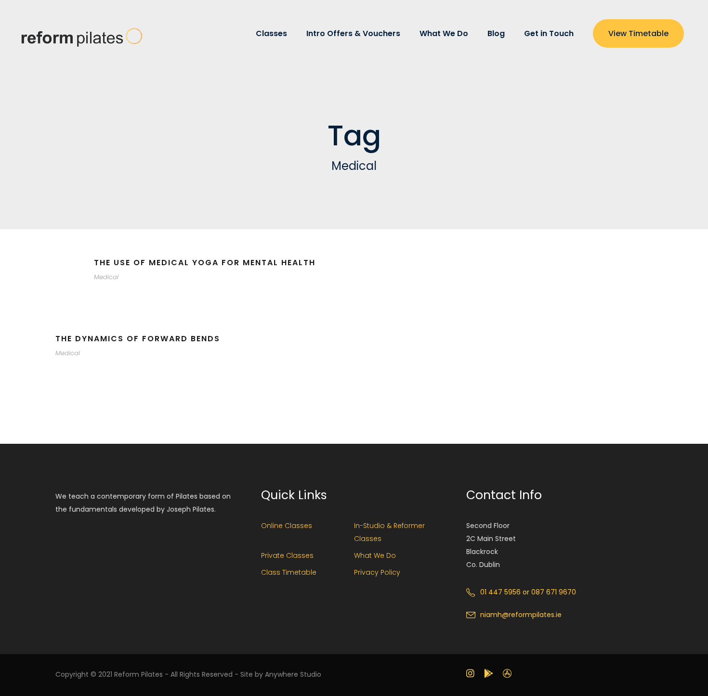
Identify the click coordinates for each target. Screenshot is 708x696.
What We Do (444, 33)
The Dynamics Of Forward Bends (137, 338)
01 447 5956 (500, 592)
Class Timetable (288, 572)
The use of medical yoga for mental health (204, 262)
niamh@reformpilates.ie (521, 614)
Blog (496, 33)
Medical (106, 277)
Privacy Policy (377, 572)
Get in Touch (549, 33)
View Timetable (638, 33)
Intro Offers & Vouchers (353, 33)
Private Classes (287, 555)
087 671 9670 (553, 592)
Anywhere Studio (293, 674)
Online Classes (286, 525)
